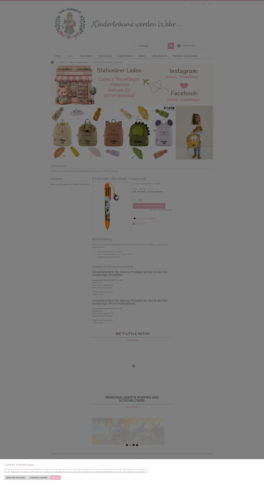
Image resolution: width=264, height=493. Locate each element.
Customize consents (38, 477)
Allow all (55, 477)
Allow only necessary (15, 477)
